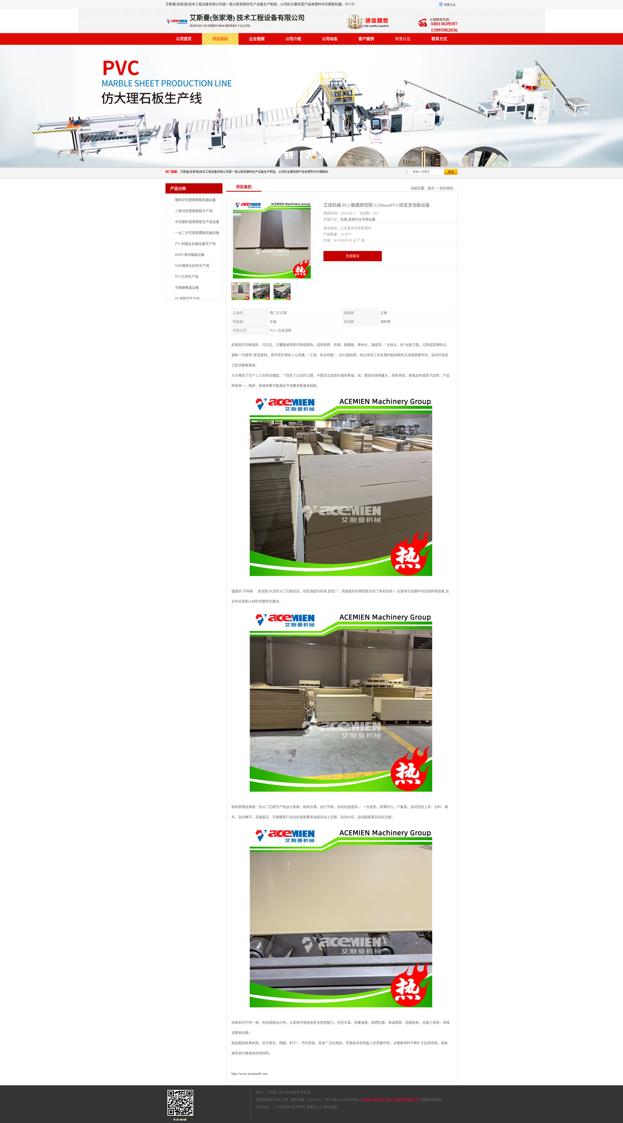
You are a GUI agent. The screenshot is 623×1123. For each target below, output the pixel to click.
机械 (343, 219)
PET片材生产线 (186, 276)
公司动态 (330, 39)
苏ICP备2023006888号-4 (343, 1100)
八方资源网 (282, 1107)
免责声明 (298, 1107)
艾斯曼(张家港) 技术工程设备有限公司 (391, 1100)
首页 (431, 188)
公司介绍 (293, 39)
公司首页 (184, 39)
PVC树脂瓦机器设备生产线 (195, 244)
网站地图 (331, 1107)
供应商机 (220, 39)
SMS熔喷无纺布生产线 (192, 266)
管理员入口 (314, 1107)
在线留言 (352, 256)
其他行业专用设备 (362, 219)
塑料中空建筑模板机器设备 (195, 200)
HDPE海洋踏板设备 (189, 255)
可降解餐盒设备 (187, 287)
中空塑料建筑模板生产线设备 (197, 222)
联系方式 (439, 39)
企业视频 (257, 39)
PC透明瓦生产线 (187, 298)
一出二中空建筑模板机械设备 (197, 233)
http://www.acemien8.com (249, 1074)
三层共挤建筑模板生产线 (193, 211)
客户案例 (366, 39)
